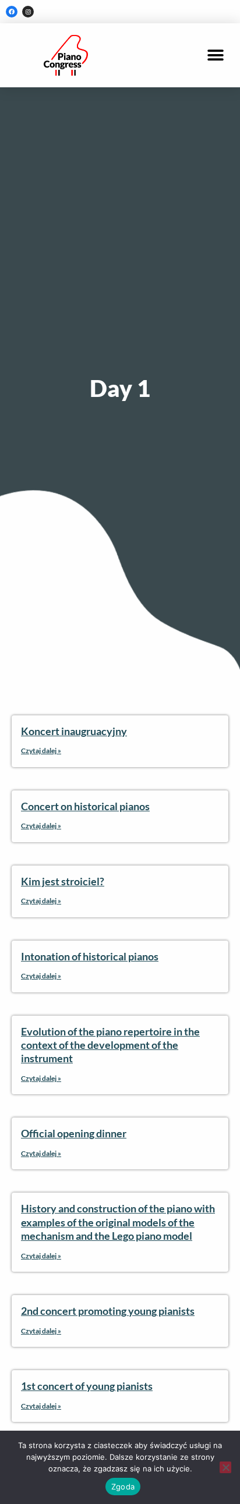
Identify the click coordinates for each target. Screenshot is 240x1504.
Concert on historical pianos (85, 806)
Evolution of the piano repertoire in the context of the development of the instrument (110, 1045)
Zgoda (123, 1486)
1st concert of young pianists (87, 1385)
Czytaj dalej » (41, 750)
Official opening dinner (73, 1133)
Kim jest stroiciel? (62, 881)
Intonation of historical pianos (89, 956)
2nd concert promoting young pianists (108, 1310)
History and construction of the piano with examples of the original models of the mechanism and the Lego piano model (118, 1222)
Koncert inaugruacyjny (74, 731)
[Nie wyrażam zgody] (225, 1467)
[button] (215, 55)
